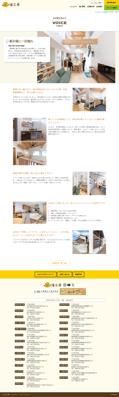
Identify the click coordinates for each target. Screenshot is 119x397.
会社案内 (99, 6)
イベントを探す (111, 8)
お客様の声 (90, 6)
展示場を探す (111, 2)
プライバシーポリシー (25, 394)
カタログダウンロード (45, 274)
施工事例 (82, 6)
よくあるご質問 (96, 3)
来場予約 (78, 274)
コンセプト (73, 6)
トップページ (98, 12)
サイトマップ (14, 394)
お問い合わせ (65, 274)
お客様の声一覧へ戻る (59, 263)
